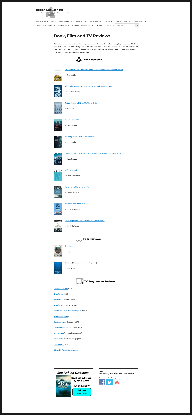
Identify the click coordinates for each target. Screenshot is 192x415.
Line (108, 21)
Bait (52, 21)
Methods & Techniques (81, 26)
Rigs (126, 21)
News (109, 26)
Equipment (79, 21)
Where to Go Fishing (44, 26)
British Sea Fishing (49, 9)
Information (62, 26)
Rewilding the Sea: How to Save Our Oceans (81, 137)
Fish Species (41, 21)
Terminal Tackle (95, 21)
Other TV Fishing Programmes (66, 350)
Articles (98, 26)
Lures (117, 21)
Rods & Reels (64, 21)
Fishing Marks (138, 21)
